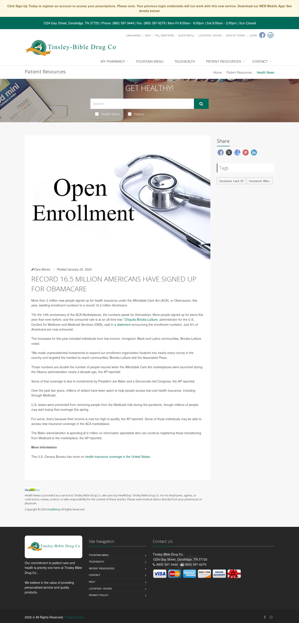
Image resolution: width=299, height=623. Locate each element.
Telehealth (184, 61)
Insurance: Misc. (259, 181)
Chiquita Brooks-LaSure (141, 319)
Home (217, 72)
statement (124, 324)
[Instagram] (270, 35)
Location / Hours (210, 35)
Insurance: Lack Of (231, 181)
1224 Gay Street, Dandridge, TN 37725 (71, 23)
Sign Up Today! (235, 35)
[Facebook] (262, 35)
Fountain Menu (150, 61)
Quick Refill (186, 35)
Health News (110, 114)
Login (253, 35)
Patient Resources (223, 61)
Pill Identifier (164, 35)
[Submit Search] (201, 104)
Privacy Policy (98, 595)
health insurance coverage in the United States (117, 456)
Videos (139, 114)
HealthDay (53, 509)
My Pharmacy (113, 61)
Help (148, 35)
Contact (260, 61)
